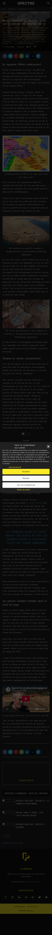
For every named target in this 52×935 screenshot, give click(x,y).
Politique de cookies (23, 489)
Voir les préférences (26, 485)
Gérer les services (15, 467)
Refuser (26, 478)
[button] (48, 446)
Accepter (26, 472)
